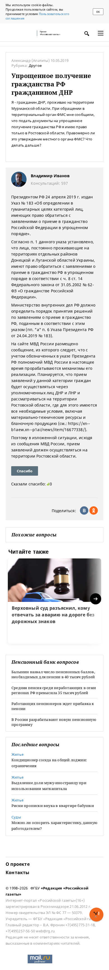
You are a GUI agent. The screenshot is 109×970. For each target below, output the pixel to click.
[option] (54, 601)
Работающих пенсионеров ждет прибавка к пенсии (52, 706)
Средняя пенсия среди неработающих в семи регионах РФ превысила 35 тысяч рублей (53, 690)
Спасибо (24, 470)
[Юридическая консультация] (20, 33)
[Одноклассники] (93, 510)
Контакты (18, 872)
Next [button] (96, 599)
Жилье (17, 754)
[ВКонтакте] (84, 510)
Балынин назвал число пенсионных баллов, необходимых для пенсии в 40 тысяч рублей (53, 674)
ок (98, 12)
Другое (35, 65)
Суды (16, 817)
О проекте (18, 864)
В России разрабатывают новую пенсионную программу (53, 722)
